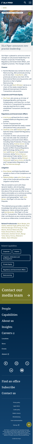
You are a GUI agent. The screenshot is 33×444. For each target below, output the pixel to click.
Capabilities (10, 315)
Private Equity (7, 264)
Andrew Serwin (19, 144)
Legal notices (16, 406)
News (5, 8)
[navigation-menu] (30, 2)
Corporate (6, 251)
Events (4, 349)
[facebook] (6, 363)
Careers (7, 333)
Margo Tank (14, 152)
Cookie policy (16, 409)
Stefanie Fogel (22, 130)
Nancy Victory (19, 160)
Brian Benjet (7, 171)
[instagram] (16, 363)
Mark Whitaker (18, 85)
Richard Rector (20, 154)
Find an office (11, 381)
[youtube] (22, 370)
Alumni (4, 354)
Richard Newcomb (13, 230)
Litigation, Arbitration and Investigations (11, 258)
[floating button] (29, 424)
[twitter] (27, 363)
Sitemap (15, 425)
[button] (16, 293)
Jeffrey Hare (21, 226)
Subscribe (8, 387)
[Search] (25, 2)
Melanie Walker (8, 177)
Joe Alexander (9, 212)
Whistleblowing (16, 417)
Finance (16, 251)
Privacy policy (16, 402)
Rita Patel (6, 98)
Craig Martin (19, 75)
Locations (5, 339)
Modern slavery (17, 413)
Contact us (9, 393)
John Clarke (22, 177)
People (6, 308)
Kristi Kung (7, 117)
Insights (7, 327)
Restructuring (7, 275)
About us (8, 321)
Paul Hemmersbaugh (12, 164)
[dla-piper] (7, 2)
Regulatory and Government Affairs (14, 270)
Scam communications (16, 420)
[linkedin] (11, 370)
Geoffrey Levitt (8, 130)
